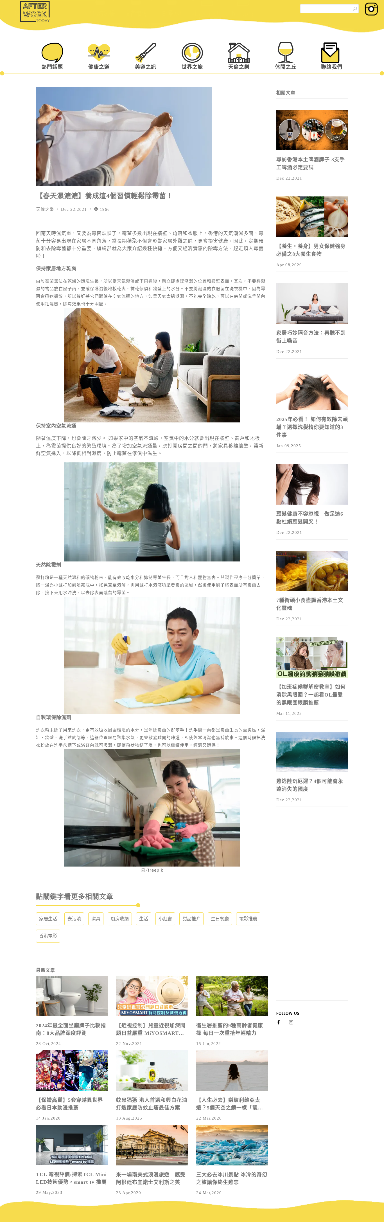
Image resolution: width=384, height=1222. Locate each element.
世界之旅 (192, 67)
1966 (104, 209)
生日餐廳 (220, 918)
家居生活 (48, 918)
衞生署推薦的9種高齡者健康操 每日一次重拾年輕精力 (229, 1029)
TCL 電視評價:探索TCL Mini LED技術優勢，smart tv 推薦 (71, 1178)
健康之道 (99, 67)
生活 (143, 918)
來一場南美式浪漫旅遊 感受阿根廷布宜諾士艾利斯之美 (151, 1178)
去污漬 (74, 918)
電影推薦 (248, 918)
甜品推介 (191, 918)
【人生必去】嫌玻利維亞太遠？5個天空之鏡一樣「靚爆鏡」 (229, 1104)
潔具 (95, 918)
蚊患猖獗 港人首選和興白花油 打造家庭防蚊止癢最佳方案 (151, 1104)
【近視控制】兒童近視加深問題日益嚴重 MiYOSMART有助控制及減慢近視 (151, 1030)
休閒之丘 (285, 67)
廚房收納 (120, 918)
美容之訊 (145, 67)
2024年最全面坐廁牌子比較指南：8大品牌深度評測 (71, 1029)
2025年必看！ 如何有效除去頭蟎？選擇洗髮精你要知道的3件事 (312, 427)
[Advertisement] (312, 915)
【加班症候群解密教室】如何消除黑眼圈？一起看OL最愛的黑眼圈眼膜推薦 (311, 695)
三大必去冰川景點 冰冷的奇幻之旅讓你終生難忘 (231, 1178)
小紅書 (165, 918)
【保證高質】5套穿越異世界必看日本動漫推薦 (69, 1104)
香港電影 (48, 936)
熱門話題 (52, 67)
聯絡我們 (331, 67)
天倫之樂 (239, 67)
